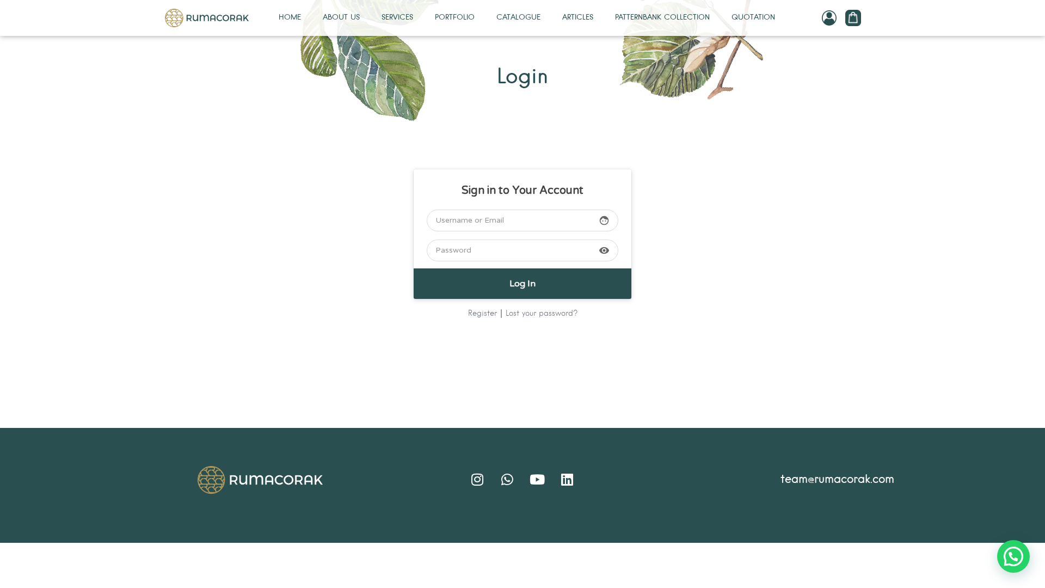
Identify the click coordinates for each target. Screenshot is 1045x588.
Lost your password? (541, 313)
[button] (1013, 556)
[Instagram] (477, 479)
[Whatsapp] (507, 479)
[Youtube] (537, 479)
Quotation (753, 17)
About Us (341, 17)
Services (397, 17)
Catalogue (518, 17)
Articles (577, 17)
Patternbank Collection (662, 17)
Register (482, 313)
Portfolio (455, 17)
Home (290, 17)
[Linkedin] (567, 479)
